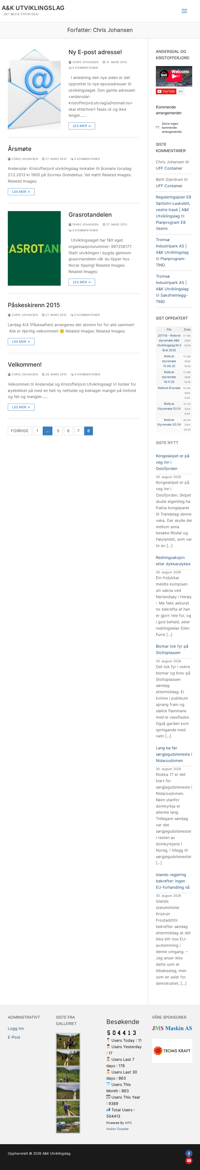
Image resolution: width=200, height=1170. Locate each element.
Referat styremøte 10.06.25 (169, 361)
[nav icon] (184, 11)
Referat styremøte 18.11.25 (169, 377)
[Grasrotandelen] (34, 248)
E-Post (14, 1037)
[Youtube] (188, 1160)
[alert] (174, 128)
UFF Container (169, 168)
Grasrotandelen (90, 214)
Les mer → (82, 126)
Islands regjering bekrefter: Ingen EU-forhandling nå (173, 881)
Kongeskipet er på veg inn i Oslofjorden (172, 462)
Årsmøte (19, 148)
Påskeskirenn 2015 (34, 305)
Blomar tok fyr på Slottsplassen (172, 649)
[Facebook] (188, 1153)
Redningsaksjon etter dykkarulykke (173, 560)
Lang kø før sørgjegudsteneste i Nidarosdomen (174, 754)
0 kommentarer (84, 67)
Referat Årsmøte (169, 388)
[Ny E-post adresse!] (34, 89)
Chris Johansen (85, 62)
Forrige (20, 430)
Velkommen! (25, 364)
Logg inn (16, 1028)
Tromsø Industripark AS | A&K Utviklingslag (172, 246)
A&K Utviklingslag (33, 7)
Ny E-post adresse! (95, 52)
